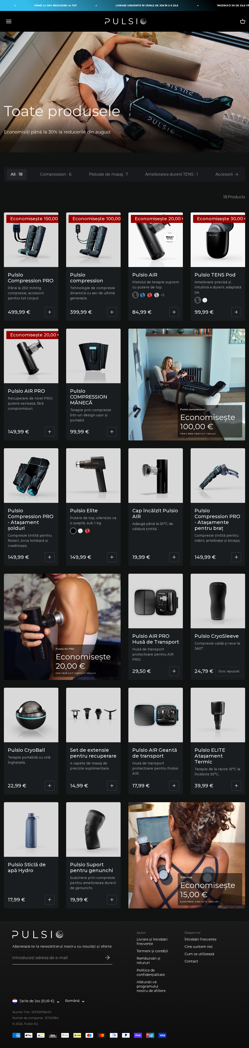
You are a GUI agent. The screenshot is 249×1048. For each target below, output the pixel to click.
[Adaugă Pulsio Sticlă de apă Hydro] (49, 900)
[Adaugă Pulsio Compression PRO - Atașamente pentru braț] (236, 557)
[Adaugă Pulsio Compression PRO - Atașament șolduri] (49, 557)
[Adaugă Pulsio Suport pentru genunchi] (112, 900)
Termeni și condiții (152, 951)
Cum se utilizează (199, 954)
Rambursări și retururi (148, 960)
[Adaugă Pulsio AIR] (174, 312)
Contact (191, 961)
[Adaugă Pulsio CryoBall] (49, 786)
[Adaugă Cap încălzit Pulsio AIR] (174, 557)
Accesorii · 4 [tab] (226, 174)
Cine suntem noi (199, 946)
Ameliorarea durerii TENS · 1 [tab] (171, 174)
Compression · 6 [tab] (55, 174)
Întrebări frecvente (200, 939)
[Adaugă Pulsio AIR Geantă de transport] (174, 786)
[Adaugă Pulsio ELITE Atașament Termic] (236, 786)
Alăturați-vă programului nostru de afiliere (151, 986)
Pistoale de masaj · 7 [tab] (108, 174)
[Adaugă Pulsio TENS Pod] (236, 312)
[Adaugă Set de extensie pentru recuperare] (112, 786)
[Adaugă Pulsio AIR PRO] (49, 432)
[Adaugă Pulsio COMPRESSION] (112, 312)
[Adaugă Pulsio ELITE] (112, 557)
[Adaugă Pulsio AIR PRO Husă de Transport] (174, 671)
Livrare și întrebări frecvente (152, 941)
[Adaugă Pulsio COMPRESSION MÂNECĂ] (112, 432)
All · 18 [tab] (17, 174)
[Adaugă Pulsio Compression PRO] (49, 312)
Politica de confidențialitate (151, 972)
